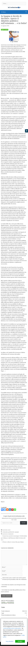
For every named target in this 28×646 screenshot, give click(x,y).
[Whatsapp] (15, 509)
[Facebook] (2, 509)
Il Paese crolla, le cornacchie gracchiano (13, 542)
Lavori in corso (6, 530)
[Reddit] (7, 509)
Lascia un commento (7, 534)
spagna (17, 532)
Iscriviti (23, 522)
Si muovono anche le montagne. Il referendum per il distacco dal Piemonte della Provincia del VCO (14, 538)
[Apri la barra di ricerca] (26, 12)
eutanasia (5, 532)
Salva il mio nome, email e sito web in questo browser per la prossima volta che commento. (14, 578)
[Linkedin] (10, 509)
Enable (20, 641)
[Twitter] (5, 509)
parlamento (11, 532)
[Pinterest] (12, 509)
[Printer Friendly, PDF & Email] (4, 30)
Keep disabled (9, 641)
